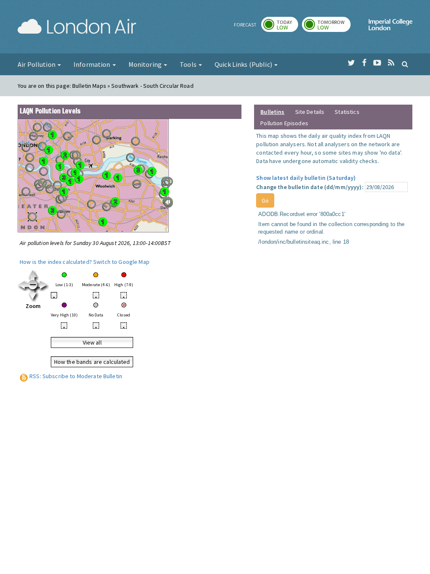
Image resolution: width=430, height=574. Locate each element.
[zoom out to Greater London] (33, 285)
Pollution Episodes (284, 123)
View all (92, 342)
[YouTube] (377, 63)
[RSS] (391, 63)
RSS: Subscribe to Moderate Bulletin (75, 376)
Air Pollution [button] (37, 64)
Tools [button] (189, 64)
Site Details (310, 112)
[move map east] (44, 285)
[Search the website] (405, 64)
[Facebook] (364, 63)
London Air (77, 28)
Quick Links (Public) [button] (244, 64)
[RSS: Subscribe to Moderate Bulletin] (24, 376)
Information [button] (92, 64)
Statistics (347, 112)
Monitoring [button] (145, 64)
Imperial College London (390, 28)
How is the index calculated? (56, 262)
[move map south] (33, 296)
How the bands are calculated (92, 362)
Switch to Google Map (121, 262)
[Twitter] (351, 63)
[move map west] (23, 285)
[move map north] (33, 275)
